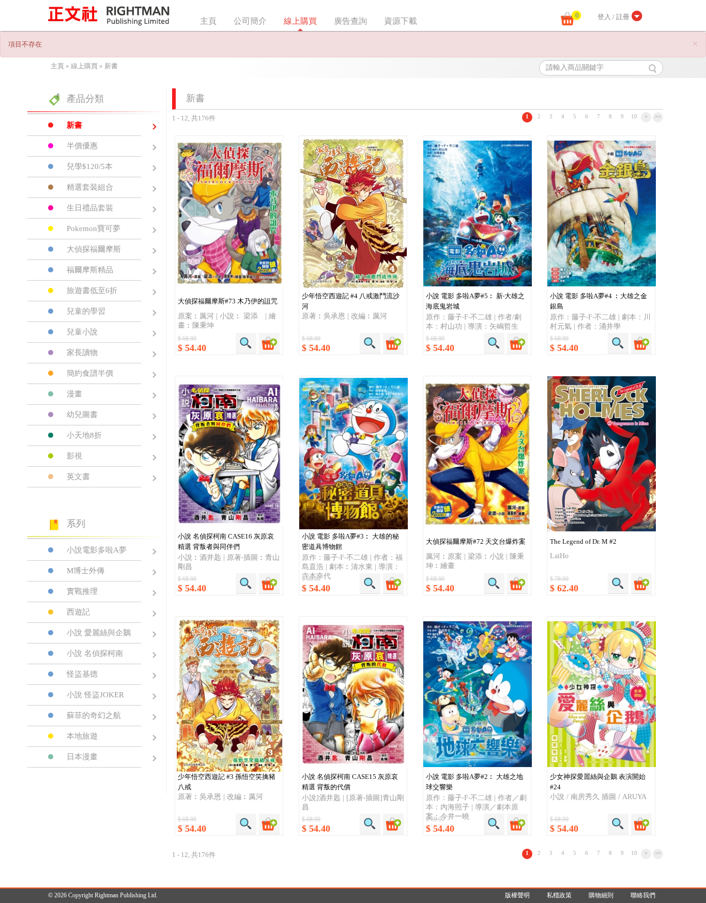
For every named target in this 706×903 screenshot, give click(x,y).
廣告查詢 (350, 21)
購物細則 (601, 895)
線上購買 (300, 21)
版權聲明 (517, 895)
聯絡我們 (643, 895)
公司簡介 (250, 21)
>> (658, 116)
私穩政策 (559, 895)
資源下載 (400, 21)
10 (634, 116)
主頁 (208, 21)
